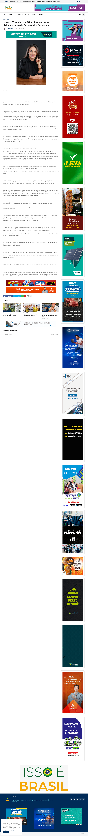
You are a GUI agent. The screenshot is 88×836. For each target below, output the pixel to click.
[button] (80, 14)
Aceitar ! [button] (6, 832)
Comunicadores (19, 14)
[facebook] (71, 799)
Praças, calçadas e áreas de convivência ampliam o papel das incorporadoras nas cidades (10, 314)
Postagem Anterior (8, 334)
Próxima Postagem (54, 334)
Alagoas (40, 14)
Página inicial (6, 19)
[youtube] (77, 1)
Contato (77, 834)
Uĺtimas (27, 14)
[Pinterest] (25, 296)
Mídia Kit (83, 834)
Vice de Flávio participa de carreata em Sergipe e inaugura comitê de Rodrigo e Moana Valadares (31, 314)
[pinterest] (83, 799)
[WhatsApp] (22, 296)
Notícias (34, 14)
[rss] (84, 1)
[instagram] (79, 1)
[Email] (28, 296)
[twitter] (81, 1)
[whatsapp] (75, 1)
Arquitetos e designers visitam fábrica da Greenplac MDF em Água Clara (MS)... (27, 1)
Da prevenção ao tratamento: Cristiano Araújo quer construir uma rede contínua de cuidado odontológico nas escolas (50, 314)
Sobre (10, 14)
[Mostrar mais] (30, 296)
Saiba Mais (12, 830)
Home (5, 14)
